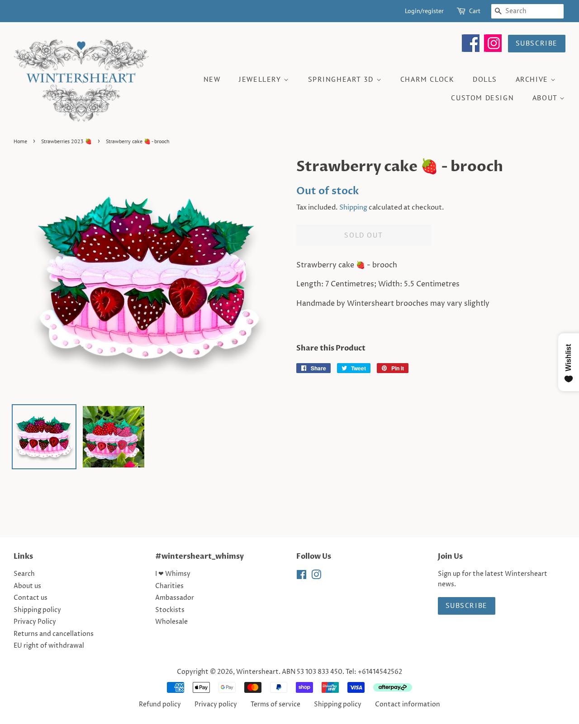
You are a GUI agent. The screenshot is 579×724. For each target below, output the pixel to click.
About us (27, 586)
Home (20, 141)
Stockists (170, 610)
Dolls (485, 79)
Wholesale (171, 622)
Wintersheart (257, 672)
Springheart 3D (342, 79)
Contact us (30, 598)
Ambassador (174, 598)
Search (24, 574)
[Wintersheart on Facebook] (470, 50)
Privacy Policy (35, 622)
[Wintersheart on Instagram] (493, 50)
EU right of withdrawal (49, 646)
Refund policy (160, 705)
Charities (169, 586)
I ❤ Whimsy (172, 574)
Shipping (353, 207)
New (212, 79)
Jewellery (261, 79)
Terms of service (275, 705)
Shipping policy (37, 610)
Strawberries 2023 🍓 (66, 141)
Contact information (407, 705)
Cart (474, 11)
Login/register (424, 11)
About (546, 97)
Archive (533, 79)
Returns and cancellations (54, 634)
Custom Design (482, 97)
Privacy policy (216, 705)
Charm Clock (427, 79)
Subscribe (537, 42)
